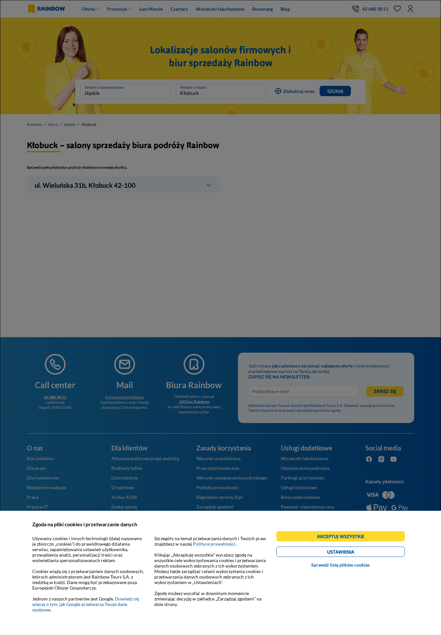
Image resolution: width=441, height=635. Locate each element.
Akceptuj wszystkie (343, 537)
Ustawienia (351, 553)
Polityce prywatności (214, 544)
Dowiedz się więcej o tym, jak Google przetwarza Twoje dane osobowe (85, 604)
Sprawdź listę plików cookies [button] (340, 565)
